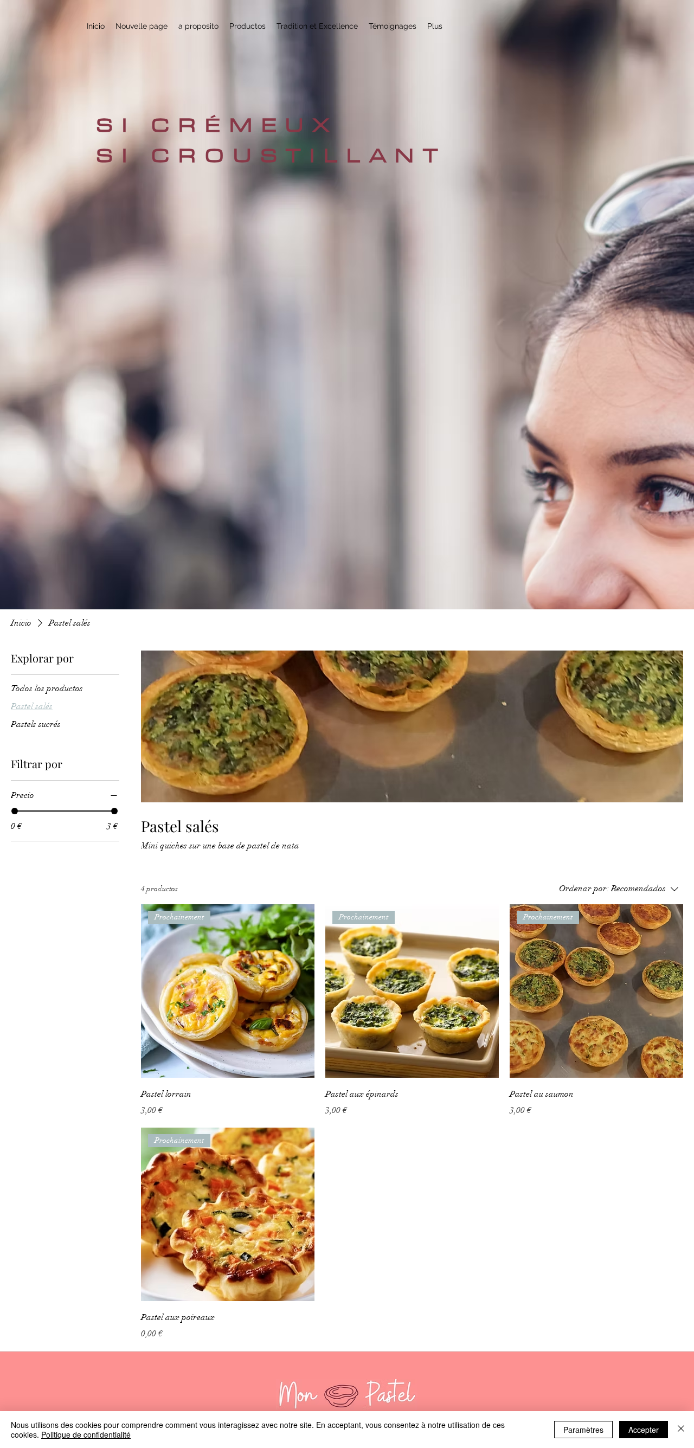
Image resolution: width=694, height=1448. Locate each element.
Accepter (643, 1429)
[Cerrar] (680, 1429)
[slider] (14, 811)
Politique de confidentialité (86, 1434)
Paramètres (583, 1429)
